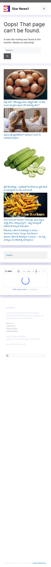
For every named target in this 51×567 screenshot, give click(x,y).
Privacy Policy (12, 328)
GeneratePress (39, 563)
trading (9, 255)
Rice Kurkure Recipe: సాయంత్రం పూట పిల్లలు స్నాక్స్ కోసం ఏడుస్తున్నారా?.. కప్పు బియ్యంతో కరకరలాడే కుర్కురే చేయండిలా (24, 223)
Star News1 (20, 9)
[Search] (7, 56)
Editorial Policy (12, 331)
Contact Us (10, 326)
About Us (10, 323)
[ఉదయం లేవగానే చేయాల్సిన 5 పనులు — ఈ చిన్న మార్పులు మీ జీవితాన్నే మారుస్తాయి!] (25, 232)
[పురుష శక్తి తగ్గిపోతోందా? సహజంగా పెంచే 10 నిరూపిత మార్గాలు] (25, 120)
